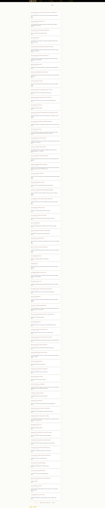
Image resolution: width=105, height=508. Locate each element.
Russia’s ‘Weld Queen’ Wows (36, 321)
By (34, 22)
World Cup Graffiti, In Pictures (36, 129)
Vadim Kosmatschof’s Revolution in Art (38, 21)
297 (44, 502)
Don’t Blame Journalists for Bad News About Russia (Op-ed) (41, 288)
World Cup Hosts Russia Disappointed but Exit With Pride (41, 97)
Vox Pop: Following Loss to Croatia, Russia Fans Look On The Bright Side (44, 12)
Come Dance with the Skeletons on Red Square (39, 368)
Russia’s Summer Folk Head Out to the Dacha (39, 352)
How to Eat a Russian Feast (36, 296)
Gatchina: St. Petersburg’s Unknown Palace (38, 305)
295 (40, 502)
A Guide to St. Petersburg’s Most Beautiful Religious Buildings (42, 189)
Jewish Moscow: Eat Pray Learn (36, 424)
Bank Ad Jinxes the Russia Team (36, 64)
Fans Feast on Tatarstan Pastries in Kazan (38, 146)
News (31, 22)
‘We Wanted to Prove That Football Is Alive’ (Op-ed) (40, 30)
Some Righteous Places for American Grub (38, 272)
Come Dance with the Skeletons (36, 361)
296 (42, 502)
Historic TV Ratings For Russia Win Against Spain (39, 155)
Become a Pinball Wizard (35, 222)
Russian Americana (34, 263)
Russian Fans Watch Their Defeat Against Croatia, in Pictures (41, 89)
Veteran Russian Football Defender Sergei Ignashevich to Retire (42, 46)
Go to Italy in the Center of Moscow (37, 173)
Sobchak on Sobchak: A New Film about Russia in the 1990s (41, 337)
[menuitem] (41, 1)
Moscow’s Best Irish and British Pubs (37, 238)
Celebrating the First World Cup (36, 400)
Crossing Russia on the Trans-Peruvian (38, 494)
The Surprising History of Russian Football (38, 137)
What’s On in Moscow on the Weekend (37, 384)
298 (47, 502)
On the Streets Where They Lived (37, 80)
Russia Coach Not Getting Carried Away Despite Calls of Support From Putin (44, 112)
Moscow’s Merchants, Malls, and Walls (37, 182)
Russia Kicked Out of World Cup (36, 104)
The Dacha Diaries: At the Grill (36, 485)
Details (32, 17)
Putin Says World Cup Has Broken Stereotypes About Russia (41, 121)
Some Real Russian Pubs (35, 37)
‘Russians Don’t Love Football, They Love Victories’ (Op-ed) (41, 432)
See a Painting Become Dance (36, 255)
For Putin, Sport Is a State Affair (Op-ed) (38, 470)
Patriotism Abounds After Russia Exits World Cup (39, 55)
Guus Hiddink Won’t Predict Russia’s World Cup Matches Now (42, 198)
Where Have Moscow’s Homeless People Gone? (39, 344)
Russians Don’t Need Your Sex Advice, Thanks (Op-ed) (40, 408)
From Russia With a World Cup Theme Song (38, 215)
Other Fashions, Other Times (36, 281)
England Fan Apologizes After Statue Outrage (39, 164)
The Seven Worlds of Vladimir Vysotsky (38, 207)
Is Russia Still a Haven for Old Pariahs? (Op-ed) (39, 329)
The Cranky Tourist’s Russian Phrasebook (38, 462)
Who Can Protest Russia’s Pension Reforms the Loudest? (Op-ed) (42, 314)
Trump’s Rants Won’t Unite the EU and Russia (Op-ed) (40, 447)
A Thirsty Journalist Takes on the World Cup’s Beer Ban (40, 455)
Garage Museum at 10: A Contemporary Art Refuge (40, 415)
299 (49, 502)
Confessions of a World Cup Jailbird (37, 392)
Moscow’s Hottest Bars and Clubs (37, 376)
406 (53, 502)
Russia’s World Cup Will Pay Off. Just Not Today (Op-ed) (40, 478)
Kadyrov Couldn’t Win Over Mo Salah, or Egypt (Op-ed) (40, 230)
